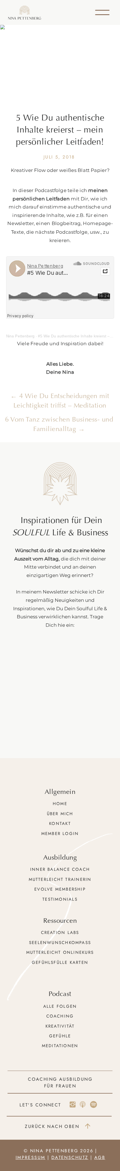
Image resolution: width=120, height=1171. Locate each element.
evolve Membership (60, 889)
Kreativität (60, 1026)
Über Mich (60, 814)
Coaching (60, 1016)
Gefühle (60, 1036)
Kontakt (60, 823)
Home (60, 804)
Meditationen (60, 1046)
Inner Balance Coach (60, 869)
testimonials (60, 899)
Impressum (30, 1157)
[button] (102, 12)
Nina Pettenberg (20, 336)
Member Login (60, 834)
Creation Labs (60, 932)
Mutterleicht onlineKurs (60, 952)
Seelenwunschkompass (60, 943)
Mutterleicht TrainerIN (60, 879)
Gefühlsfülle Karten (60, 962)
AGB (99, 1157)
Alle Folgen (60, 1006)
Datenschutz (69, 1157)
